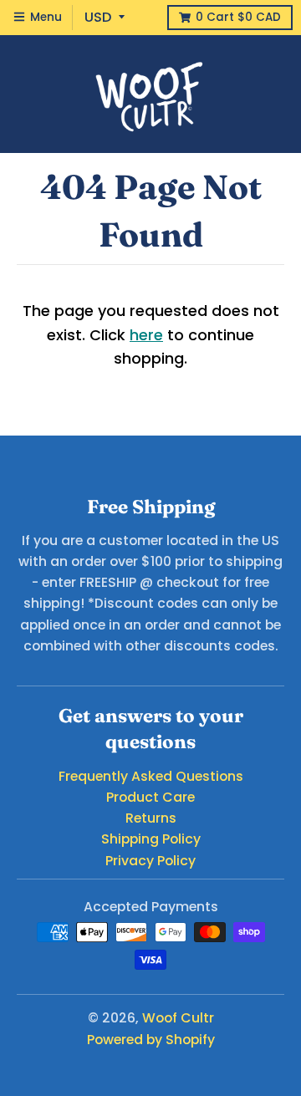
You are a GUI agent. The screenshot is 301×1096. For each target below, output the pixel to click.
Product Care (150, 797)
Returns (150, 818)
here (146, 334)
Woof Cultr (178, 1017)
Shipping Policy (151, 839)
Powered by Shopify (151, 1039)
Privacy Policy (150, 860)
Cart (238, 17)
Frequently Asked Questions (151, 776)
